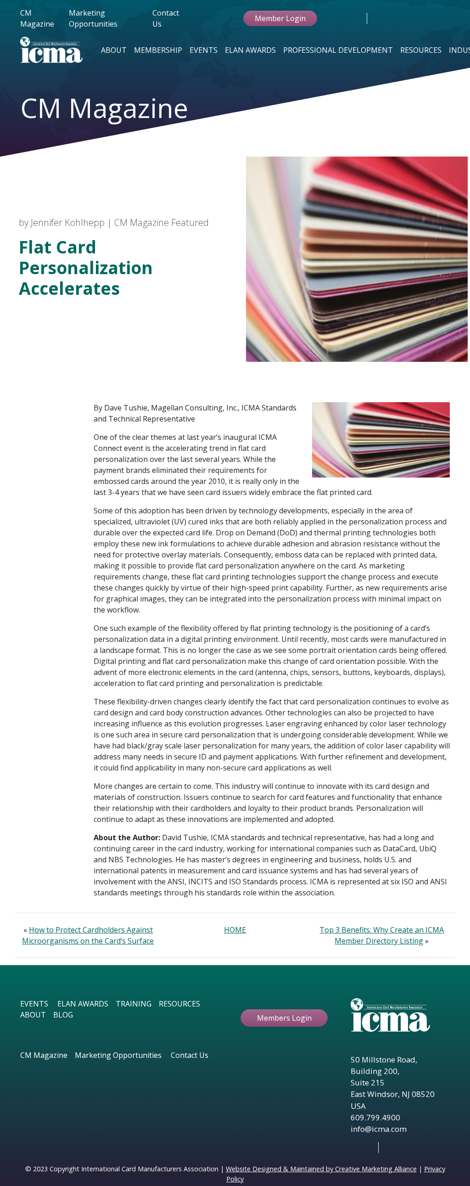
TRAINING (133, 1004)
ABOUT (33, 1015)
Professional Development (338, 50)
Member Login (280, 18)
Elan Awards (250, 50)
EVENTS (34, 1004)
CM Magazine (37, 18)
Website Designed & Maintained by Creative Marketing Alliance (321, 1168)
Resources (421, 50)
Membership (158, 50)
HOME (235, 930)
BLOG (63, 1015)
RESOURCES (179, 1004)
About (114, 50)
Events (204, 50)
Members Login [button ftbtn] (284, 1018)
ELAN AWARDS (82, 1004)
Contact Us (165, 18)
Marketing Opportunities (93, 18)
